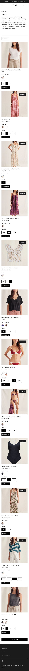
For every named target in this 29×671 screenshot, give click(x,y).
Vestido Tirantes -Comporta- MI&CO (10, 218)
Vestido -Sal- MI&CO (6, 119)
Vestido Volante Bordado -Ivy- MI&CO (10, 169)
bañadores (8, 28)
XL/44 (19, 380)
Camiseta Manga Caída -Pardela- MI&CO (11, 317)
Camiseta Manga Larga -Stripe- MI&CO (10, 565)
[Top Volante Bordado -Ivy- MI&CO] (14, 253)
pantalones (10, 24)
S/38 (9, 232)
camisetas (22, 22)
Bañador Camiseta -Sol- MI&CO (8, 466)
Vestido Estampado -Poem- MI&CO (9, 516)
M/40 (14, 232)
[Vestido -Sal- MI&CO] (14, 104)
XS (3, 83)
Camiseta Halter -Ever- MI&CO (8, 615)
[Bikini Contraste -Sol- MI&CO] (14, 352)
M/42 (9, 380)
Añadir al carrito (5, 87)
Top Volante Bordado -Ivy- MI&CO (9, 268)
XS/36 (3, 232)
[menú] (2, 5)
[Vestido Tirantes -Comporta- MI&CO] (14, 203)
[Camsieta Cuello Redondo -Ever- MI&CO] (14, 55)
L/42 (14, 380)
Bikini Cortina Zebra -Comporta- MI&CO (10, 416)
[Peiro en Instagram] (2, 661)
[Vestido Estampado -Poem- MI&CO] (14, 500)
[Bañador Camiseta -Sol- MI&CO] (14, 451)
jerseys (3, 24)
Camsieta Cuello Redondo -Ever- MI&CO (11, 70)
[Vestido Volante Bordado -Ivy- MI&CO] (14, 154)
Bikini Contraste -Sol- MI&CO (8, 367)
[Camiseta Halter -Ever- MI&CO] (14, 599)
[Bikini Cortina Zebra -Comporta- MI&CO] (14, 401)
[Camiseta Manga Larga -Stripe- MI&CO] (14, 550)
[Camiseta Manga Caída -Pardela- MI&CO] (14, 302)
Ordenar (4, 39)
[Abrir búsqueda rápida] (23, 5)
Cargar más (14, 639)
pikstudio (3, 667)
